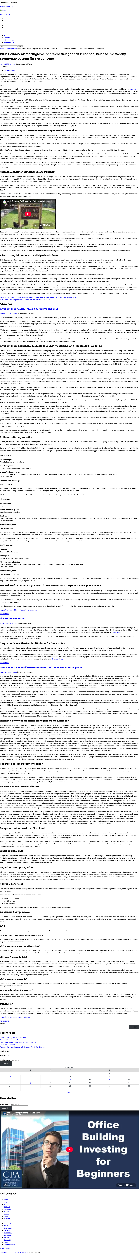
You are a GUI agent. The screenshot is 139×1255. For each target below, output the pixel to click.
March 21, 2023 (5, 314)
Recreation (8, 1230)
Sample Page (9, 42)
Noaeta (2, 49)
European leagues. (58, 659)
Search (2, 1023)
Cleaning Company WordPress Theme (14, 1252)
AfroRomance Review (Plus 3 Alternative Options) (29, 309)
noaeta (12, 64)
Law (5, 1221)
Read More (4, 614)
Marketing (7, 1223)
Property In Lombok (7, 1045)
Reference (8, 1233)
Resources (8, 1235)
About (6, 35)
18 (30, 1083)
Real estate (8, 1228)
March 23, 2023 (5, 672)
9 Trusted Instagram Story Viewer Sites (14, 1037)
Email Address (5, 1060)
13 (70, 1080)
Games (6, 1211)
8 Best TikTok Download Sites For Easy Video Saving (19, 1042)
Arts (5, 1202)
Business (7, 1207)
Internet (7, 1219)
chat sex (133, 89)
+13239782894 (5, 14)
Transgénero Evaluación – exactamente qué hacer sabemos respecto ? (42, 667)
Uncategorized (11, 49)
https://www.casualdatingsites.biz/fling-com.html (18, 610)
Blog (5, 1204)
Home (6, 1216)
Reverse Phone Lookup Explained (12, 1040)
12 (50, 1080)
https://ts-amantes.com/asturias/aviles (15, 1017)
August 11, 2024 (5, 623)
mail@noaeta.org (6, 6)
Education (7, 1209)
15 (109, 1080)
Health (6, 1214)
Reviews (7, 1237)
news (6, 1226)
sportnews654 (118, 632)
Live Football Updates (12, 618)
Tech (6, 1242)
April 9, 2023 (4, 64)
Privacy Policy (9, 40)
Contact (7, 38)
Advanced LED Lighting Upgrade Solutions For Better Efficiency (23, 1047)
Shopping (7, 1240)
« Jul (68, 1092)
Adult (6, 1200)
